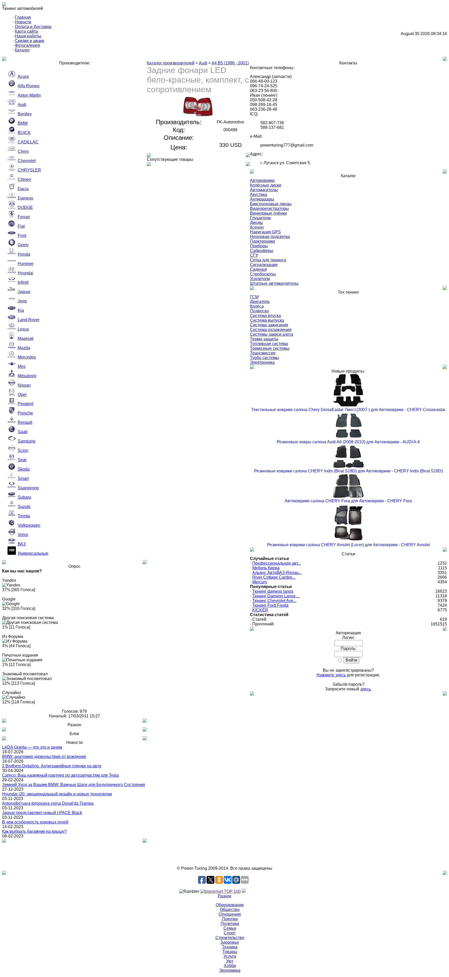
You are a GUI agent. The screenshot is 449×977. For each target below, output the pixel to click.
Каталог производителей (170, 63)
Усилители (260, 278)
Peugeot (25, 403)
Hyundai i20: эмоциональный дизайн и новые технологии (57, 794)
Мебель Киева (266, 568)
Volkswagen (29, 525)
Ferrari (24, 217)
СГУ (254, 255)
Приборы (259, 246)
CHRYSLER (29, 170)
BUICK (24, 132)
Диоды (256, 222)
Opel (22, 394)
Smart (23, 478)
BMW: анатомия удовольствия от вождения (44, 756)
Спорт (230, 933)
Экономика (229, 970)
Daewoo (25, 198)
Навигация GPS (265, 232)
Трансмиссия (262, 353)
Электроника (262, 362)
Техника (229, 947)
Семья (229, 928)
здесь (365, 689)
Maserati (26, 338)
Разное (225, 896)
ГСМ (254, 297)
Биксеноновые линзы (271, 204)
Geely (23, 245)
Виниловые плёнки (268, 213)
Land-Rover (28, 320)
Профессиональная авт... (276, 563)
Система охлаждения (271, 329)
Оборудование (230, 905)
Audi (22, 104)
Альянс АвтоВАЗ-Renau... (277, 572)
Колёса (257, 306)
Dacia (23, 189)
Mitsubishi (27, 376)
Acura (23, 76)
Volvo (23, 534)
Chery (23, 151)
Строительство (229, 937)
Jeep (22, 301)
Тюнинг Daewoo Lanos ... (276, 596)
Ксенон (257, 227)
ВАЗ (22, 544)
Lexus (23, 329)
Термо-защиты (264, 339)
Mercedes (27, 357)
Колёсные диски (265, 185)
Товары (229, 951)
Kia (21, 310)
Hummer (26, 263)
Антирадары (262, 199)
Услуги (229, 956)
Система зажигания (269, 325)
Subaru (24, 497)
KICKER (260, 610)
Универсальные (33, 553)
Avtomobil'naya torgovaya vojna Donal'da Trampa (48, 803)
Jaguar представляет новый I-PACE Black (42, 812)
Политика (230, 923)
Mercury (259, 582)
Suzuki (24, 506)
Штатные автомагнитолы (274, 283)
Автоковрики (262, 180)
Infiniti (23, 282)
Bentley (25, 114)
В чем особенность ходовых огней (35, 822)
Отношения (230, 914)
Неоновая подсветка (270, 236)
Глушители (260, 218)
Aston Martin (29, 95)
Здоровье (229, 942)
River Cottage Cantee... (273, 577)
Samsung (26, 441)
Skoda (24, 469)
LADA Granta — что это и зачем (32, 747)
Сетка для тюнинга (268, 260)
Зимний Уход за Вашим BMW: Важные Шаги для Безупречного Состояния (73, 784)
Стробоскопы (263, 274)
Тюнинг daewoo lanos (272, 591)
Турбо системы (264, 357)
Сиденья (258, 269)
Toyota (24, 516)
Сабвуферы (261, 250)
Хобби (230, 965)
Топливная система (269, 343)
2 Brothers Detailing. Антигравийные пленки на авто (51, 766)
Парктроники (262, 241)
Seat (22, 460)
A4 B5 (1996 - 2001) (230, 63)
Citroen (24, 179)
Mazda (24, 348)
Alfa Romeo (28, 86)
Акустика (258, 194)
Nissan (24, 385)
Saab (23, 432)
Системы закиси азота (271, 334)
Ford (22, 235)
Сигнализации (264, 264)
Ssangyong (28, 488)
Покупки (230, 919)
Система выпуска (267, 320)
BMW (23, 123)
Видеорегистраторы (269, 208)
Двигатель (260, 301)
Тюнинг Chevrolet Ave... (274, 600)
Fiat (21, 226)
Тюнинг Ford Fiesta (270, 605)
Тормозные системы (269, 348)
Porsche (25, 413)
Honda (24, 254)
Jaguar (24, 291)
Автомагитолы (264, 190)
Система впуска (265, 315)
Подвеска (259, 311)
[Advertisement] (224, 854)
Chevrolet (27, 161)
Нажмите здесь (331, 675)
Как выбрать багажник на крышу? (34, 831)
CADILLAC (28, 142)
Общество (230, 909)
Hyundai (25, 273)
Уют (229, 961)
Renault (25, 422)
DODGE (25, 207)
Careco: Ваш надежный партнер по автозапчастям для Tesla (60, 775)
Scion (23, 450)
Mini (21, 366)
